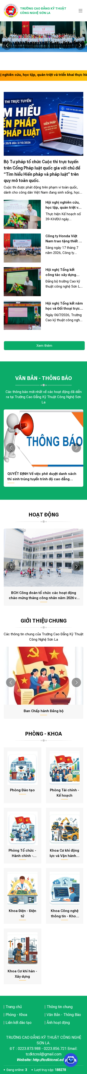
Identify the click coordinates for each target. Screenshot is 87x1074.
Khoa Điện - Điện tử (22, 913)
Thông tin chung (60, 1007)
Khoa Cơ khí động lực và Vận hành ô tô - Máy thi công (64, 853)
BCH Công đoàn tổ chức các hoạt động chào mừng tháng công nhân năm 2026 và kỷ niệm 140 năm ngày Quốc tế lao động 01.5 (43, 596)
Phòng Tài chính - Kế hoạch (64, 793)
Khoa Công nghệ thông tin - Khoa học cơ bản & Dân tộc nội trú (64, 914)
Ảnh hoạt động (58, 1022)
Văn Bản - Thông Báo (64, 1014)
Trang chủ (14, 1007)
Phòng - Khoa (16, 1014)
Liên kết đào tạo (19, 1022)
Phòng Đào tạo (22, 790)
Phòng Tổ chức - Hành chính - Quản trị (22, 853)
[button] (7, 45)
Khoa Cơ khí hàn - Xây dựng (22, 974)
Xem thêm (44, 346)
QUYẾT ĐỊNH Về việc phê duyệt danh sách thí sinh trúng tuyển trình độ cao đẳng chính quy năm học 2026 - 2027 (41, 477)
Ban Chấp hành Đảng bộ (44, 711)
